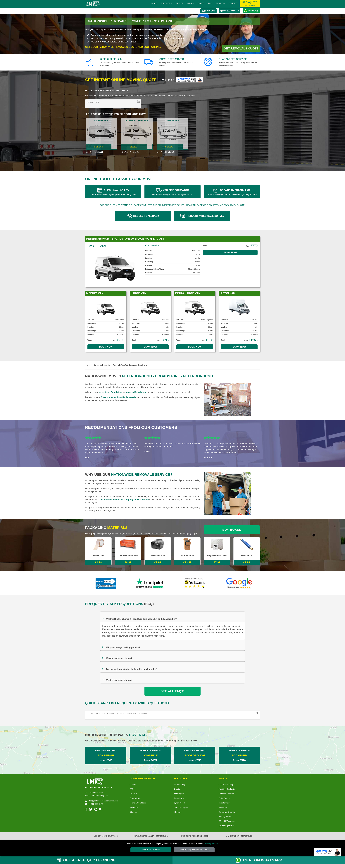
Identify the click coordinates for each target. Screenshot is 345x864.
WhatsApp (253, 11)
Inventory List (224, 803)
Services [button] (165, 3)
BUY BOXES (231, 529)
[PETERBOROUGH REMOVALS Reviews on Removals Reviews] (106, 583)
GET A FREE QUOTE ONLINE (89, 860)
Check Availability (226, 784)
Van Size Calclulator (227, 789)
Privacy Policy (211, 843)
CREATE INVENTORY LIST (232, 192)
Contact (233, 3)
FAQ (131, 789)
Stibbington (179, 794)
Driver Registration (226, 826)
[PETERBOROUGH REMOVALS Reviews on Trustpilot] (150, 583)
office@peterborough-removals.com (102, 801)
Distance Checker (226, 794)
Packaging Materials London (194, 836)
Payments (223, 807)
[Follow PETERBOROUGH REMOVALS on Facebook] (86, 810)
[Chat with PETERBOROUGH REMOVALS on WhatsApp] (239, 860)
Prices (179, 3)
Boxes (201, 3)
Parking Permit (225, 816)
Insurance (134, 807)
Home (154, 3)
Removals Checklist (227, 812)
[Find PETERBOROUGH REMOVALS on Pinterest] (95, 810)
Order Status (224, 798)
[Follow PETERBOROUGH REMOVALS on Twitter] (90, 810)
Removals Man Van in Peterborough (150, 836)
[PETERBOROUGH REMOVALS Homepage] (93, 4)
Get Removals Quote (241, 48)
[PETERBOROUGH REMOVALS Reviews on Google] (239, 583)
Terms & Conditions (138, 803)
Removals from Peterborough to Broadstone (130, 365)
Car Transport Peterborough (239, 836)
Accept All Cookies (151, 849)
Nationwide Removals (102, 365)
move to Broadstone (136, 392)
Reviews (220, 3)
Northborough (180, 784)
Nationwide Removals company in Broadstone (125, 499)
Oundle (177, 789)
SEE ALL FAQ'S (172, 691)
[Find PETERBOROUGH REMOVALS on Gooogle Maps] (100, 810)
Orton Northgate (181, 807)
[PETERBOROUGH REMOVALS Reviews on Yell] (194, 583)
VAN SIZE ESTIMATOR (172, 192)
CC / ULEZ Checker (227, 821)
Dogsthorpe (179, 798)
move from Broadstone (111, 392)
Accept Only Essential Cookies (194, 849)
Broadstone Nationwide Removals (118, 397)
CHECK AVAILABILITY (113, 192)
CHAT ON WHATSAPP (262, 860)
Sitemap (133, 812)
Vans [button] (189, 3)
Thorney (177, 812)
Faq (210, 3)
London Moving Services (106, 836)
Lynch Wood (179, 803)
